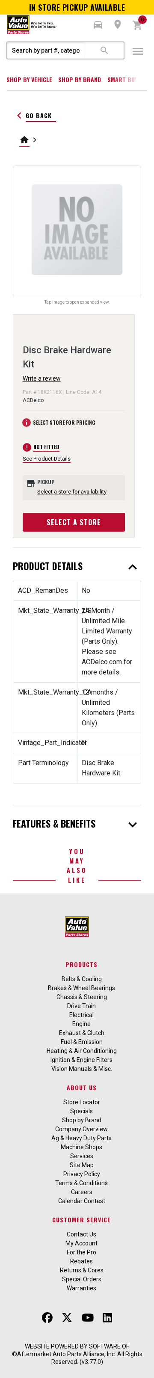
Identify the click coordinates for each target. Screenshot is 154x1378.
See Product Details (47, 458)
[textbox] (46, 50)
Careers (81, 1192)
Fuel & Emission (82, 1041)
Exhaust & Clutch (81, 1032)
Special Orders (81, 1279)
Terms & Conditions (81, 1183)
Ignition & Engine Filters (81, 1059)
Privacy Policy (81, 1174)
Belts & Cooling (82, 979)
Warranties (81, 1288)
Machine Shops (81, 1147)
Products (81, 964)
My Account (81, 1243)
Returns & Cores (82, 1270)
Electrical (81, 1014)
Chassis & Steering (81, 997)
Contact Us (81, 1234)
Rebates (81, 1261)
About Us (82, 1087)
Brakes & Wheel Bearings (81, 988)
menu (138, 51)
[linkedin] (107, 1318)
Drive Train (81, 1005)
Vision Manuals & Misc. (81, 1068)
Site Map (82, 1165)
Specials (81, 1111)
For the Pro (81, 1252)
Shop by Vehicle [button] (29, 79)
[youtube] (88, 1318)
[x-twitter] (67, 1318)
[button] (98, 25)
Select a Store (74, 522)
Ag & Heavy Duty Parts (81, 1138)
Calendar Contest (81, 1201)
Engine (81, 1023)
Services (81, 1156)
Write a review (42, 378)
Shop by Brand (79, 79)
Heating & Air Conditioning (82, 1050)
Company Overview (81, 1129)
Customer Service (81, 1219)
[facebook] (47, 1318)
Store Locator (81, 1102)
